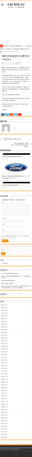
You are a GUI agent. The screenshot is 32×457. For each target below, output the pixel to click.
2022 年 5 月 (4, 329)
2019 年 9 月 (4, 396)
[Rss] (16, 454)
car (4, 62)
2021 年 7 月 (4, 357)
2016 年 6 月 (4, 426)
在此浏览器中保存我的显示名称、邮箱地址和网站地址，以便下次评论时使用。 (15, 236)
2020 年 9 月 (4, 385)
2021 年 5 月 (4, 362)
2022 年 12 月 (4, 310)
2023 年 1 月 (4, 307)
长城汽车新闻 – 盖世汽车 (7, 283)
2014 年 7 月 (4, 431)
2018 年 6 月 (4, 407)
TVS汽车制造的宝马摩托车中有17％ (12, 139)
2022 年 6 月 (4, 327)
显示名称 (4, 218)
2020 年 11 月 (4, 379)
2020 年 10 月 (4, 382)
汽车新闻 (8, 49)
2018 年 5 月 (4, 409)
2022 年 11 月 (4, 313)
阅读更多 (4, 110)
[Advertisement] (16, 27)
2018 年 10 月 (4, 404)
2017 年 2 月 (4, 420)
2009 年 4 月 (4, 437)
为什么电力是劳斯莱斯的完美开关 (12, 156)
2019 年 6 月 (4, 398)
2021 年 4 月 (4, 365)
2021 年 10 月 (4, 349)
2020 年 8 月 (4, 387)
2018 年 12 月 (4, 401)
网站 (3, 230)
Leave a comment (8, 64)
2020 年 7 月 (4, 390)
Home (3, 49)
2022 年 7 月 (4, 324)
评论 (3, 202)
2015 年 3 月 (4, 429)
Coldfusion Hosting (10, 447)
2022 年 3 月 (4, 335)
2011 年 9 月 (4, 434)
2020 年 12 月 (4, 376)
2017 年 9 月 (4, 415)
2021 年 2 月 (4, 371)
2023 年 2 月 (4, 305)
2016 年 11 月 (4, 423)
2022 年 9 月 (4, 318)
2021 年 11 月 (4, 346)
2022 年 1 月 (4, 340)
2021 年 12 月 (4, 343)
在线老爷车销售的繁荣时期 (10, 185)
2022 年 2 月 (4, 338)
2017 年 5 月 (4, 418)
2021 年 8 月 (4, 354)
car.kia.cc (16, 4)
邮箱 (3, 224)
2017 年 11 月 (4, 412)
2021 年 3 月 (4, 368)
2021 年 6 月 (4, 360)
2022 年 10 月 (4, 316)
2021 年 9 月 (4, 351)
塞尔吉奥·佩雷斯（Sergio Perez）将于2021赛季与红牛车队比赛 (19, 144)
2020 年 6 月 (4, 393)
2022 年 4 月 (4, 332)
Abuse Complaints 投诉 (13, 449)
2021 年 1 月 (4, 374)
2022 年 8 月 (4, 321)
